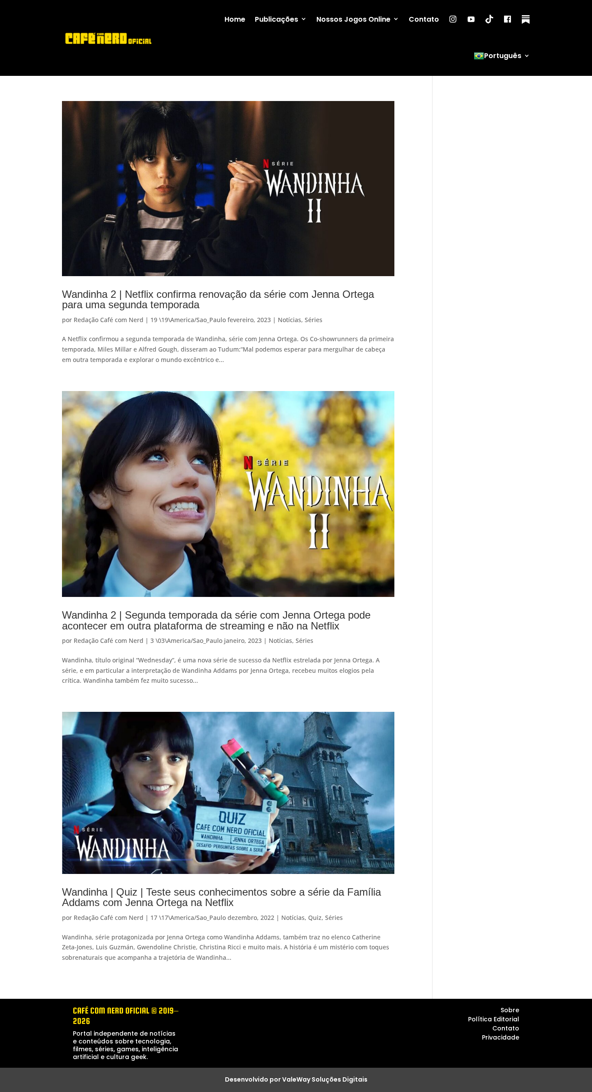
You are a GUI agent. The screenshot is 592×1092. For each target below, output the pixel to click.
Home (234, 19)
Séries (313, 320)
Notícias (289, 320)
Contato (424, 19)
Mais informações (400, 1083)
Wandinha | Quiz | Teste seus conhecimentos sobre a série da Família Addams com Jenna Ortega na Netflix (221, 897)
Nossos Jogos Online (353, 19)
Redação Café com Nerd (108, 320)
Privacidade (500, 1037)
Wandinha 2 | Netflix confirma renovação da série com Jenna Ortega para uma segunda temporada (218, 299)
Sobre (510, 1010)
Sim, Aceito (530, 1075)
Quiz (315, 917)
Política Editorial (493, 1019)
